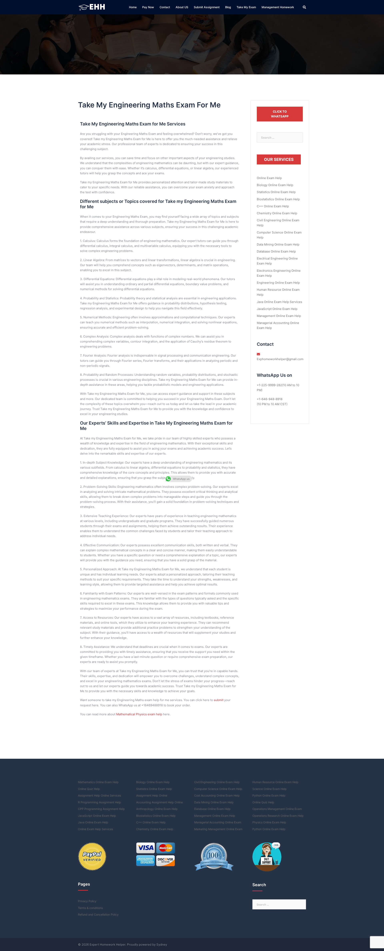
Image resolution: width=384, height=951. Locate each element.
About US (182, 7)
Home (133, 7)
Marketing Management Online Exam (218, 829)
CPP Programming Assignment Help (101, 809)
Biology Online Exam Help (275, 185)
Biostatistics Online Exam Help (278, 199)
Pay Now (148, 7)
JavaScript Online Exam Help (277, 309)
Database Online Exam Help (276, 251)
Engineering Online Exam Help (278, 283)
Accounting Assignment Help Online (159, 802)
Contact (165, 7)
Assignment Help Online (151, 795)
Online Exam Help (269, 178)
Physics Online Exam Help (269, 822)
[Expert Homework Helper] (92, 7)
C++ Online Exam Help (273, 206)
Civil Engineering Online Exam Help (217, 782)
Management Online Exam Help (279, 316)
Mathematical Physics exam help (139, 714)
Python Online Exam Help (268, 795)
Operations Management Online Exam (277, 809)
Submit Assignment (207, 7)
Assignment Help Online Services (99, 795)
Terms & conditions (90, 908)
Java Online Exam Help (93, 822)
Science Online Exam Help (269, 789)
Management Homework (278, 7)
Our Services (279, 159)
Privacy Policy (87, 901)
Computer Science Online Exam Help (218, 789)
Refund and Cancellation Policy (98, 914)
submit (218, 700)
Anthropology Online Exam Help (157, 809)
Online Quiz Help (89, 789)
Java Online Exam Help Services (279, 302)
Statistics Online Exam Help (276, 192)
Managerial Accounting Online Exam (217, 822)
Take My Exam (246, 7)
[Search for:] (280, 137)
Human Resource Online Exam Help (275, 782)
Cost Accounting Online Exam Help (217, 795)
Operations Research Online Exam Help (278, 815)
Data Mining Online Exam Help (278, 244)
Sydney (161, 944)
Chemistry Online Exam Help (277, 213)
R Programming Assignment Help (99, 802)
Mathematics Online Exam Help (98, 782)
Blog (228, 7)
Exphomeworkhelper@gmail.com (280, 359)
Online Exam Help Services (95, 829)
